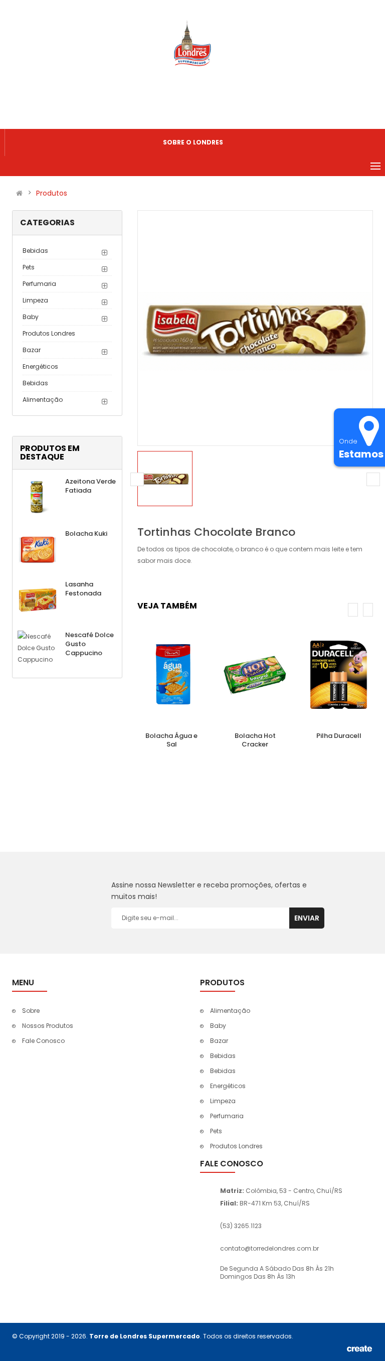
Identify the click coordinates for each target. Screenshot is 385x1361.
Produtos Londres (49, 333)
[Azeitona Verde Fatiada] (38, 496)
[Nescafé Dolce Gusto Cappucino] (38, 647)
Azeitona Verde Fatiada (90, 486)
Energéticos (40, 366)
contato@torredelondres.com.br (269, 1248)
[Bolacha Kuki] (38, 548)
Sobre (31, 1010)
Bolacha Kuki (86, 533)
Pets (29, 267)
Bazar (32, 350)
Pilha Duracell (338, 735)
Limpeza (35, 300)
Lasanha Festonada (83, 588)
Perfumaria (39, 283)
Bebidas (35, 250)
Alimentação (43, 399)
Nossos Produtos (47, 1025)
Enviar (306, 918)
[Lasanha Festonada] (38, 599)
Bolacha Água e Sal (171, 740)
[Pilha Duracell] (338, 675)
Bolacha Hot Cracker (255, 740)
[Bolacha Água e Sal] (171, 675)
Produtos (51, 193)
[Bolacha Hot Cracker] (255, 675)
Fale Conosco (43, 1040)
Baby (31, 317)
